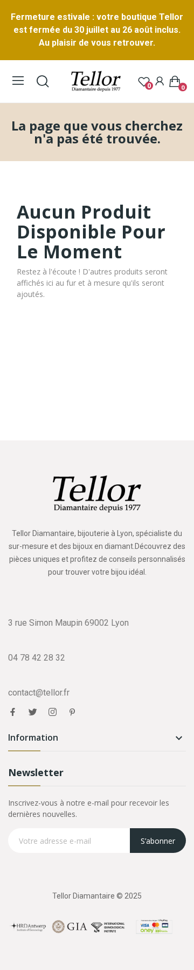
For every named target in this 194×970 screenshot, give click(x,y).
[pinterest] (72, 712)
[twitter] (32, 712)
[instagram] (52, 712)
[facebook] (12, 712)
